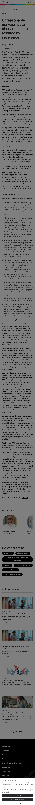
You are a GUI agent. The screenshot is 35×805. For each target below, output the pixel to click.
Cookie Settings (17, 803)
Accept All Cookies (17, 795)
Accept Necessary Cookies (17, 799)
